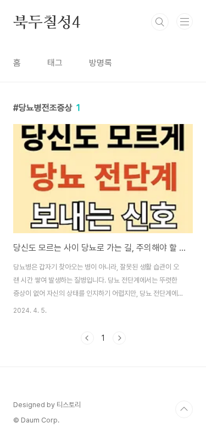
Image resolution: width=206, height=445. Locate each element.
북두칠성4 (46, 22)
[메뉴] (184, 21)
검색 (160, 22)
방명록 (100, 63)
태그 (55, 63)
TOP (184, 409)
